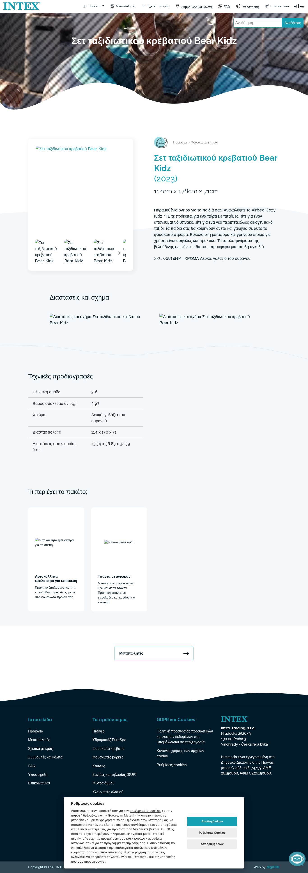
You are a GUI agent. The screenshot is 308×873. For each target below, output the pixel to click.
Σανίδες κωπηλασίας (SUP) (114, 774)
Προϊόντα (94, 6)
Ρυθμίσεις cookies (172, 765)
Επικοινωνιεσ (279, 6)
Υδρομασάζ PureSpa (109, 740)
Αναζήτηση (293, 23)
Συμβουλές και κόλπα (196, 7)
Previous (42, 253)
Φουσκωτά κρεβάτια (108, 748)
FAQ (226, 7)
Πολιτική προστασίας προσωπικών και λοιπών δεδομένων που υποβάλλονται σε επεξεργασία (185, 736)
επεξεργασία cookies (145, 810)
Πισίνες (98, 731)
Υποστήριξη (250, 7)
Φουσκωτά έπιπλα (204, 142)
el (295, 6)
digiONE (273, 867)
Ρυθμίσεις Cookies (212, 832)
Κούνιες (98, 766)
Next (119, 253)
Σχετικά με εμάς (157, 6)
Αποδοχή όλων (212, 821)
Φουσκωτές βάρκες (107, 757)
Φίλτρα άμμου (103, 783)
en (302, 6)
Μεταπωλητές (125, 6)
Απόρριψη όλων (212, 844)
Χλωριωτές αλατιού (107, 792)
